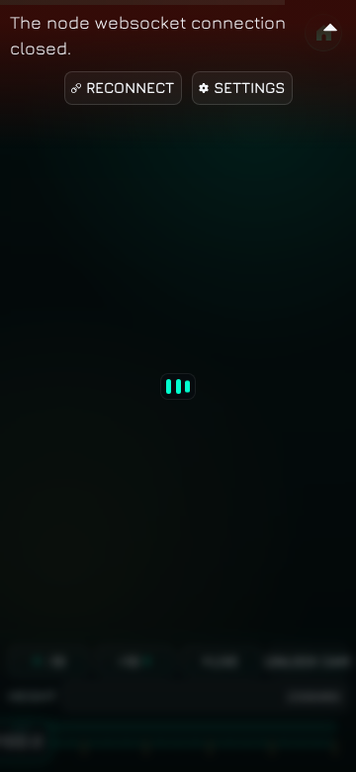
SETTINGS (249, 87)
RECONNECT (130, 87)
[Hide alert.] (330, 24)
